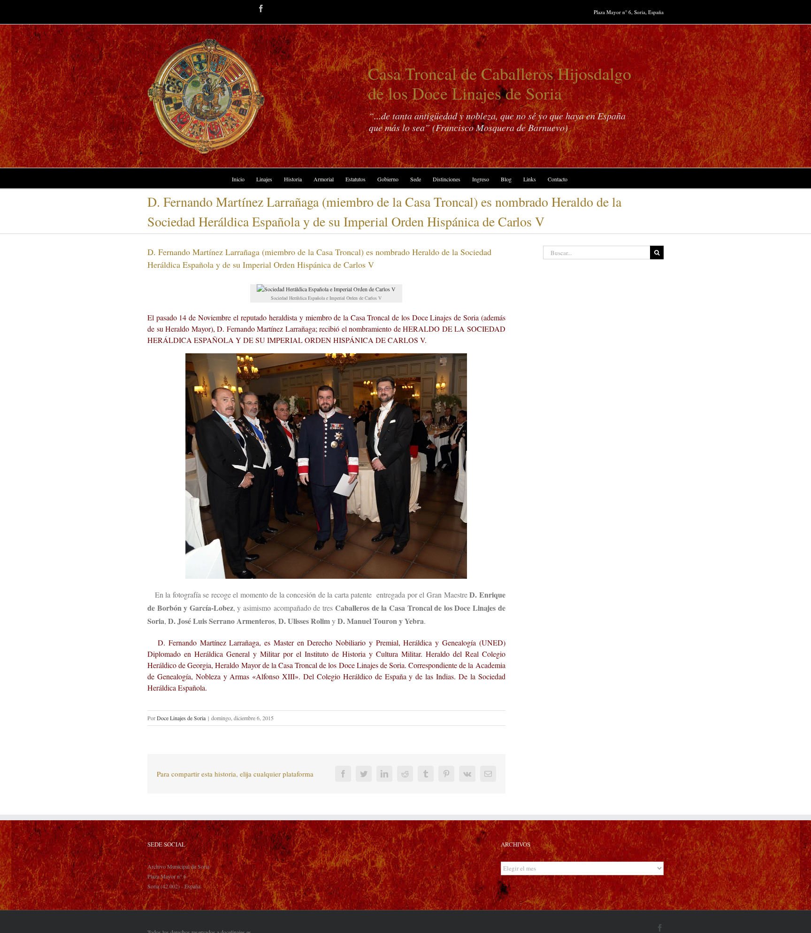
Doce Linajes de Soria (181, 718)
